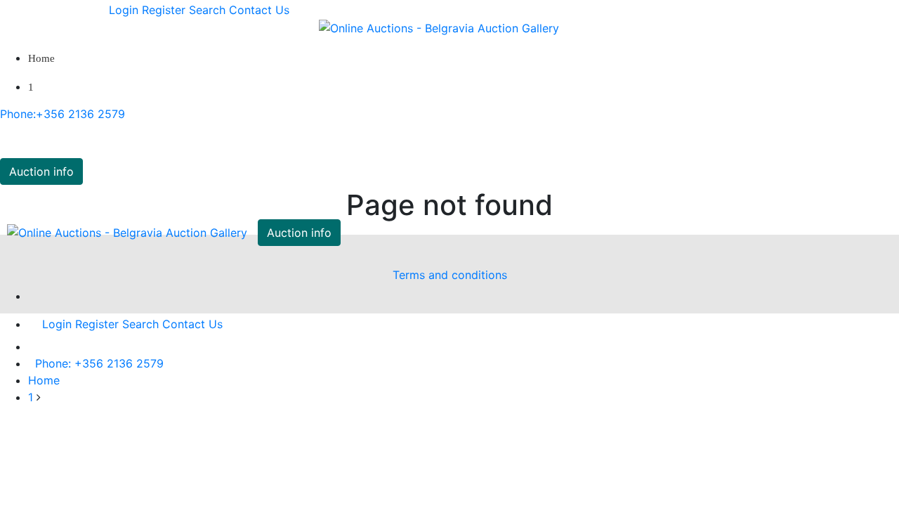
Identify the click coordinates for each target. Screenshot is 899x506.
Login (123, 10)
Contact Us (259, 10)
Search (207, 10)
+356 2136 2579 (62, 114)
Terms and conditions (450, 275)
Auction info (41, 171)
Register (163, 10)
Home (41, 58)
